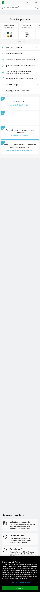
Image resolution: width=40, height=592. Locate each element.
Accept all (20, 588)
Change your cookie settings (20, 582)
